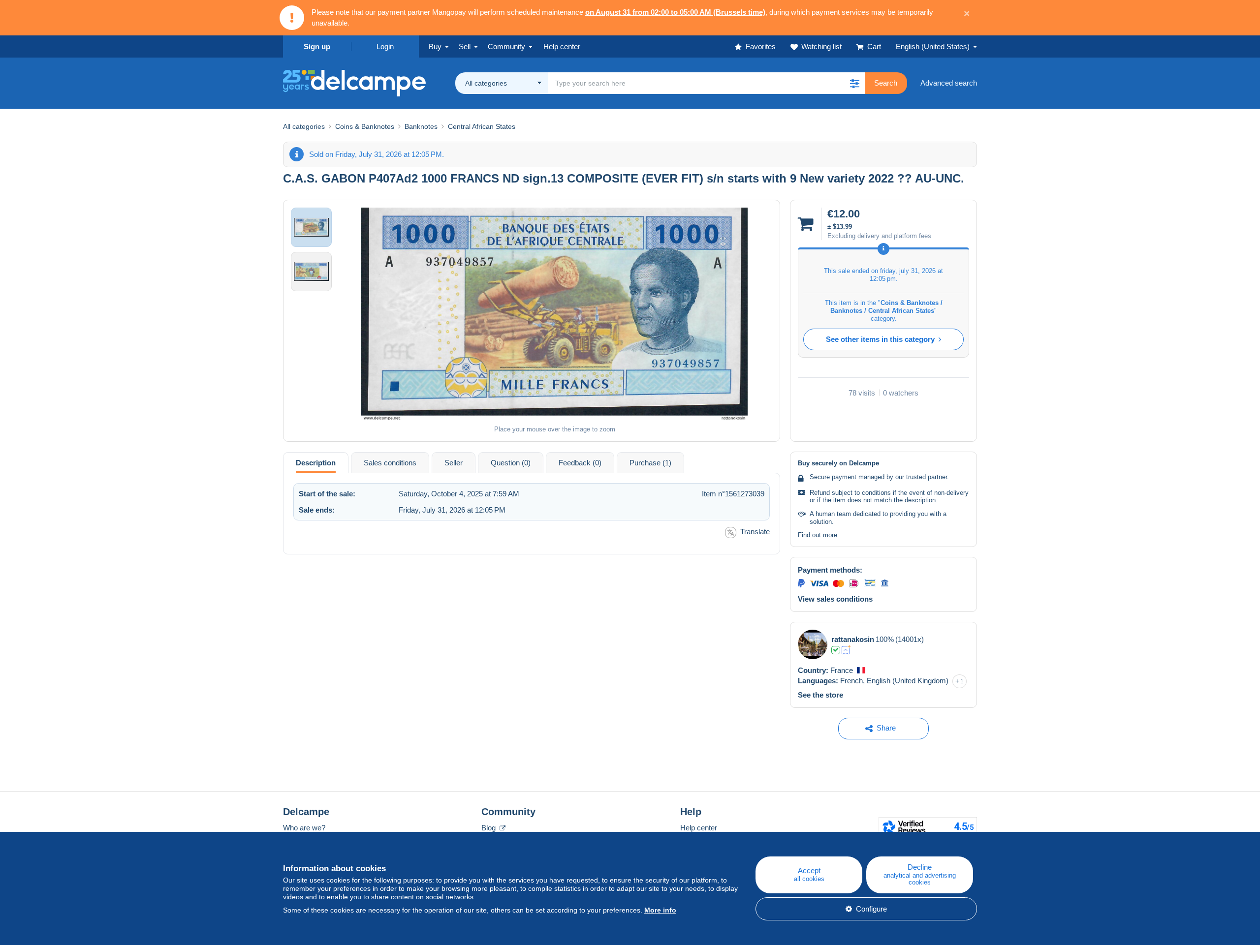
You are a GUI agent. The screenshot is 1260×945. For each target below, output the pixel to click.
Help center (698, 827)
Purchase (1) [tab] (650, 462)
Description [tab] (316, 462)
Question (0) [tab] (511, 462)
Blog (489, 827)
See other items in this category (880, 339)
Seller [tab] (453, 462)
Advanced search (948, 83)
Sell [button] (465, 46)
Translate (755, 531)
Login (385, 46)
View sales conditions (835, 599)
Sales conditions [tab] (390, 462)
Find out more (817, 535)
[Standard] (846, 650)
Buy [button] (435, 46)
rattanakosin (852, 639)
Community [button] (506, 46)
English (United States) (933, 46)
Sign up (317, 46)
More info (660, 910)
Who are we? (304, 827)
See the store (820, 695)
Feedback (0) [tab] (580, 462)
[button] (854, 83)
